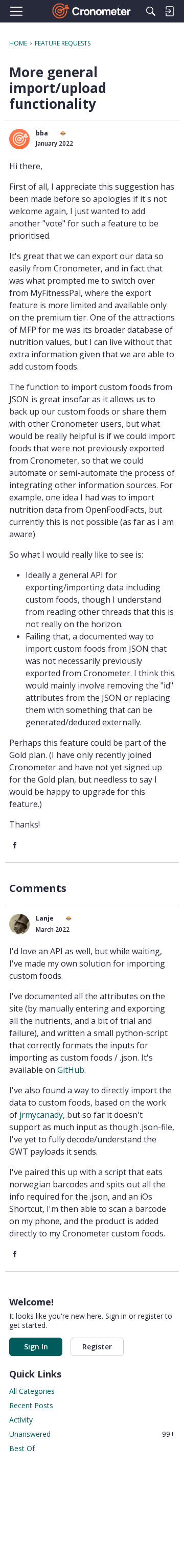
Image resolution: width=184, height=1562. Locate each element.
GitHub (70, 1069)
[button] (19, 139)
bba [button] (42, 133)
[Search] (151, 11)
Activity (21, 1420)
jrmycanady (41, 1114)
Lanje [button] (45, 918)
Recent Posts (31, 1405)
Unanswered (92, 1434)
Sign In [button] (36, 1346)
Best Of (22, 1448)
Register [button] (97, 1346)
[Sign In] (169, 11)
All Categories (32, 1391)
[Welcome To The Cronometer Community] (92, 11)
